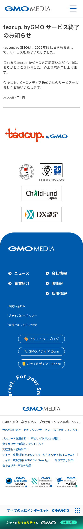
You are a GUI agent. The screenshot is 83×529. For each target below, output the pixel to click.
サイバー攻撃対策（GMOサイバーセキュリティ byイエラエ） (38, 454)
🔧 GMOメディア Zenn (41, 351)
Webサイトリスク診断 (44, 438)
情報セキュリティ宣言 (22, 325)
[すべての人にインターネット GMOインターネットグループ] (36, 510)
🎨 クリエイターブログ (41, 339)
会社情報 (59, 273)
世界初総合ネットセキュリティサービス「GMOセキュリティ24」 (41, 430)
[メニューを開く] (73, 8)
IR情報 (57, 283)
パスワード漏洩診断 (14, 438)
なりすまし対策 (64, 460)
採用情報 (59, 293)
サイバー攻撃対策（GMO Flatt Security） (26, 460)
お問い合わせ (17, 306)
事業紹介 (22, 283)
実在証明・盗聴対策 (14, 449)
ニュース (21, 273)
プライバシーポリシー (22, 315)
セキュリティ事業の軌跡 (16, 465)
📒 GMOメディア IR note (41, 364)
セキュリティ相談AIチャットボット (23, 443)
